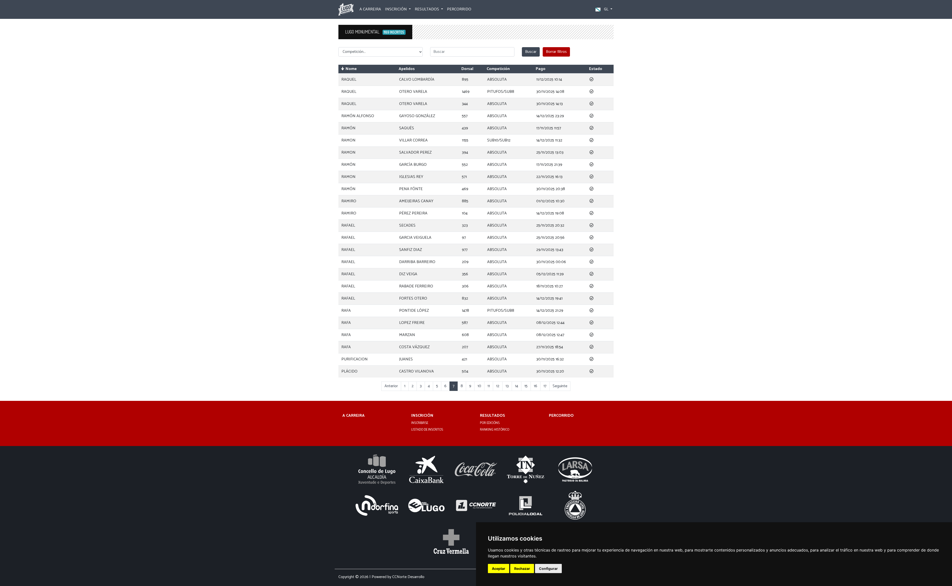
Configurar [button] (548, 568)
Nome (351, 69)
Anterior (391, 386)
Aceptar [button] (498, 568)
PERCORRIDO (459, 9)
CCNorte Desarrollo (408, 577)
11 (488, 386)
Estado (595, 69)
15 (526, 386)
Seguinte (560, 386)
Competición (498, 69)
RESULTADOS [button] (427, 9)
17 (544, 386)
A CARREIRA (370, 9)
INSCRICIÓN (422, 416)
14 (516, 386)
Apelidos (407, 69)
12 (497, 386)
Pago (540, 69)
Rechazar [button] (522, 568)
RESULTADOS (492, 416)
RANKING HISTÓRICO (494, 429)
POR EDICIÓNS (490, 423)
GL (606, 9)
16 (535, 386)
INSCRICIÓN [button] (396, 9)
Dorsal (467, 69)
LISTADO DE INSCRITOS (427, 429)
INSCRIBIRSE (419, 423)
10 (479, 386)
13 (507, 386)
